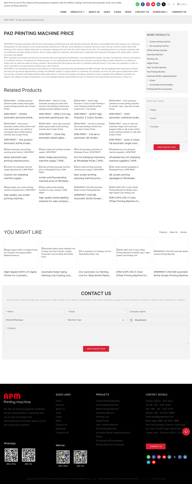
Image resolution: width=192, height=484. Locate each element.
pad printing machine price (31, 20)
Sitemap (144, 478)
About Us (174, 232)
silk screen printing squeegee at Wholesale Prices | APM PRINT (121, 176)
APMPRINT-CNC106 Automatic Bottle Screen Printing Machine (87, 197)
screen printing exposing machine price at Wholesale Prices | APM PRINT (54, 179)
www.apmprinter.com (108, 478)
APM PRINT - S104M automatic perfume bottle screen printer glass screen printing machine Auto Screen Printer (19, 116)
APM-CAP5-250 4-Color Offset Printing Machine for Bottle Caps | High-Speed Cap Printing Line (124, 199)
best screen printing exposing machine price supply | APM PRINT (87, 176)
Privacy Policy (159, 478)
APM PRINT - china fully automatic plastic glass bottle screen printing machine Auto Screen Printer (55, 136)
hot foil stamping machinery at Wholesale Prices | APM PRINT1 (89, 159)
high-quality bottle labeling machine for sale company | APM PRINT (54, 199)
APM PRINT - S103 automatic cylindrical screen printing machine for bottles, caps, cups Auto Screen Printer (125, 116)
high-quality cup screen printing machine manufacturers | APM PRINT (19, 197)
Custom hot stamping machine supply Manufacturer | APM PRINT (19, 176)
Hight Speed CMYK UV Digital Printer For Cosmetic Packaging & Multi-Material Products (20, 274)
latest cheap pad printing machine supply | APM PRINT (53, 159)
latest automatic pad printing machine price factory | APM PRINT (16, 159)
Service (183, 232)
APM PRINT (9, 20)
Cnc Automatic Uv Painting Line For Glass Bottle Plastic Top (94, 274)
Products (163, 232)
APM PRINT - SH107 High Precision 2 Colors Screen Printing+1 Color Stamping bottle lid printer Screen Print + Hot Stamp (88, 116)
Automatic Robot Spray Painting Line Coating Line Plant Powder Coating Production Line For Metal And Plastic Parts (58, 274)
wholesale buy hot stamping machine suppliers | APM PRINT (124, 159)
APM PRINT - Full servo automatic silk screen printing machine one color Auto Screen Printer (89, 136)
